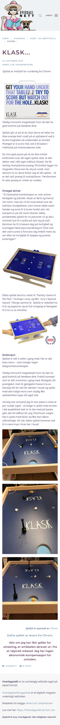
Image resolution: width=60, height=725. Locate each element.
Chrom (54, 628)
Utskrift (11, 666)
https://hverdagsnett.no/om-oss (36, 710)
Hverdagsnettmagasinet (16, 692)
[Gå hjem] (18, 15)
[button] (40, 15)
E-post (27, 666)
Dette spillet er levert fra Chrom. (30, 635)
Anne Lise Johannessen (39, 703)
